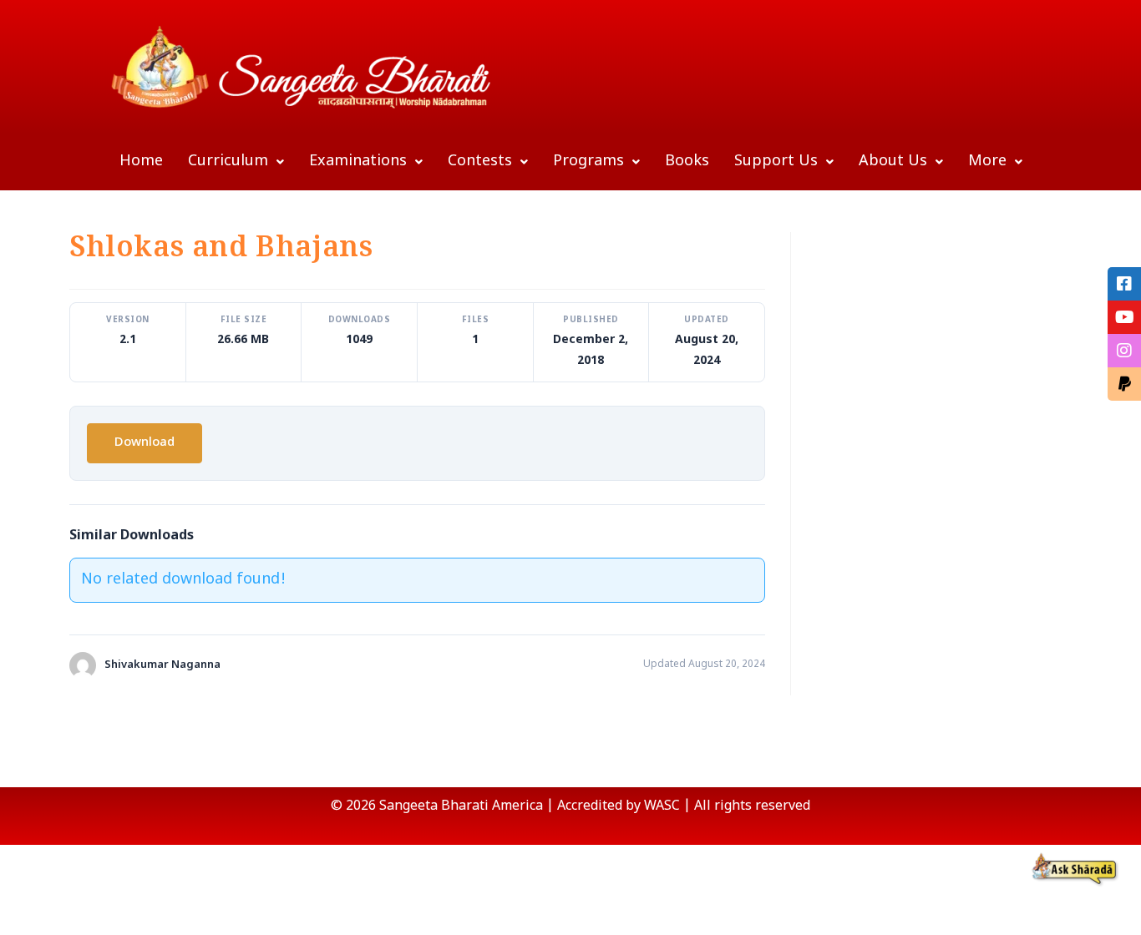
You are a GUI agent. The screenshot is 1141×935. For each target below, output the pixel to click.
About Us (893, 161)
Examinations (358, 161)
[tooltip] (1124, 284)
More (987, 161)
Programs (588, 161)
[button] (236, 162)
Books (687, 161)
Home (141, 161)
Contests (480, 161)
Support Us (776, 161)
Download (144, 443)
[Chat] (1075, 869)
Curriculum (228, 161)
